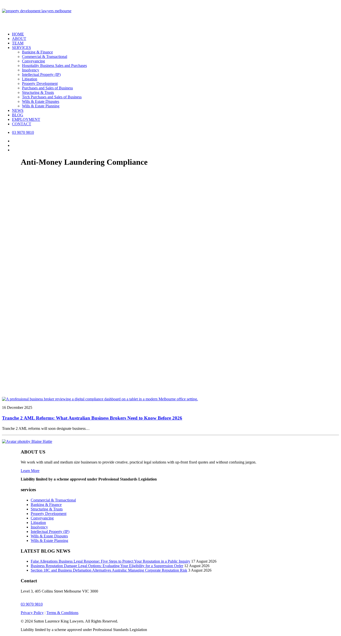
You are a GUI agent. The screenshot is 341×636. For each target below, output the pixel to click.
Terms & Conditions (62, 613)
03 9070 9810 (32, 604)
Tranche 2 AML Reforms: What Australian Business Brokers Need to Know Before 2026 (92, 418)
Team (17, 43)
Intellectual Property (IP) (41, 74)
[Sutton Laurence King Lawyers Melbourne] (170, 15)
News (17, 110)
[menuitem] (175, 34)
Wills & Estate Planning (40, 106)
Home (18, 34)
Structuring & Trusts (38, 92)
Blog (17, 115)
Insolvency (30, 70)
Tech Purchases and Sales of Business (52, 97)
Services (21, 47)
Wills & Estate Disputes (40, 101)
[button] (100, 399)
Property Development (40, 83)
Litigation (29, 79)
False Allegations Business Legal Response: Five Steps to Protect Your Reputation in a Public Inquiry (110, 561)
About (19, 38)
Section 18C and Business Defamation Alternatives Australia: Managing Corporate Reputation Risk (109, 570)
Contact (21, 124)
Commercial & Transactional (44, 56)
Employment (26, 119)
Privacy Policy (32, 613)
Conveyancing (33, 61)
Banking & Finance (37, 52)
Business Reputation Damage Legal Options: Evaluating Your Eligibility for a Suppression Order (107, 566)
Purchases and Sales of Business (47, 88)
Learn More (30, 471)
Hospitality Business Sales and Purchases (54, 65)
